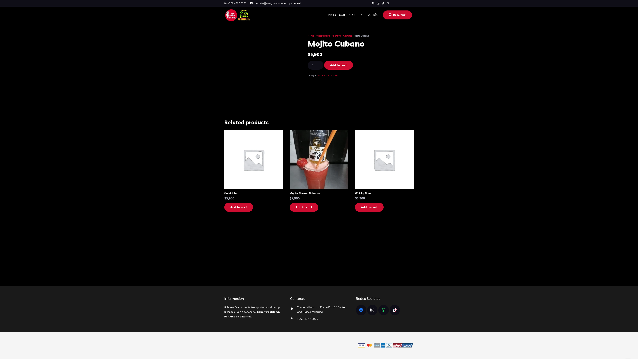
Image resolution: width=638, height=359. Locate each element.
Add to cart (338, 65)
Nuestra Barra (323, 35)
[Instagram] (378, 3)
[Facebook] (373, 3)
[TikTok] (383, 3)
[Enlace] (237, 15)
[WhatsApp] (388, 3)
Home (311, 35)
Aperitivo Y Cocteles (342, 35)
